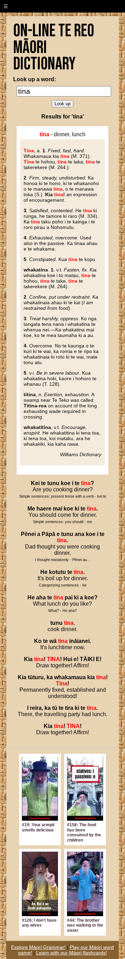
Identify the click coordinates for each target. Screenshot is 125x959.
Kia (28, 659)
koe (65, 483)
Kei (35, 483)
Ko (38, 641)
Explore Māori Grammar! (38, 947)
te (43, 483)
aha (41, 597)
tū (54, 708)
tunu (53, 483)
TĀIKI (87, 659)
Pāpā (48, 534)
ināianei (79, 641)
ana (79, 534)
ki (77, 509)
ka (50, 677)
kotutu (57, 572)
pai (69, 597)
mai (57, 509)
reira (36, 708)
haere (43, 509)
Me (31, 509)
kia (91, 677)
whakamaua (70, 677)
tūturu (36, 677)
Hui (67, 659)
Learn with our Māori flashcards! (71, 953)
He (44, 572)
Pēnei (28, 534)
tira (69, 708)
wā (53, 641)
